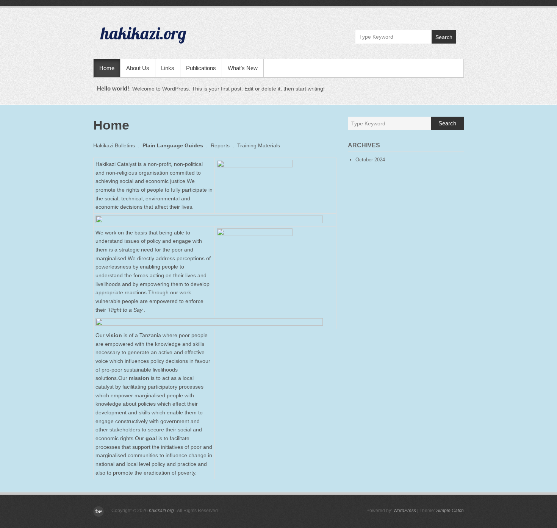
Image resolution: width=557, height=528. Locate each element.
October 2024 (370, 159)
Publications (201, 68)
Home (106, 68)
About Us (137, 68)
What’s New (243, 68)
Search (443, 37)
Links (167, 68)
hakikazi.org (143, 33)
